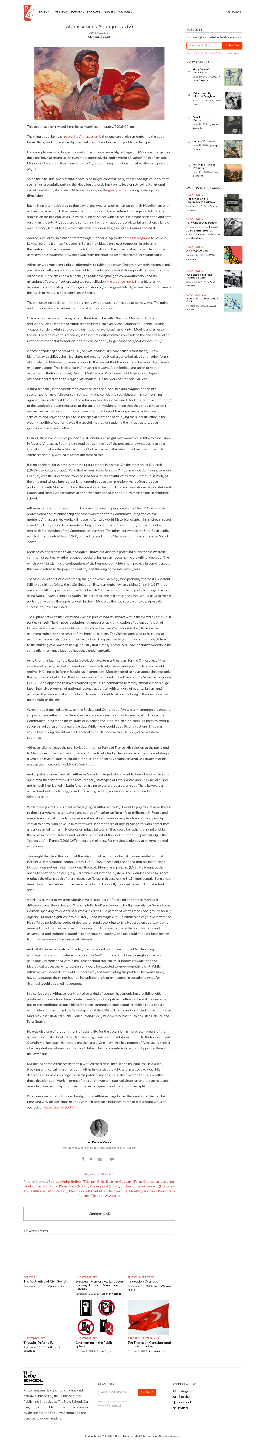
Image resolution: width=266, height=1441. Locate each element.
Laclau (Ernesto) (133, 1186)
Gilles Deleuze (107, 1181)
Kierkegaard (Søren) (104, 1186)
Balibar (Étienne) (83, 1181)
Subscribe (232, 46)
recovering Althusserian (81, 136)
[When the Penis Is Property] (233, 173)
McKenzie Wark (99, 37)
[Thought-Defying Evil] (44, 1317)
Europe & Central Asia (143, 1338)
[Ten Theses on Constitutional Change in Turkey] (148, 1317)
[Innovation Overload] (148, 1256)
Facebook (184, 1402)
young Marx (117, 190)
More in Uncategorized (205, 188)
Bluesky (184, 1396)
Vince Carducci (58, 1286)
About (109, 12)
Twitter (182, 1408)
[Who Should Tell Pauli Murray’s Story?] (233, 279)
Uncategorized (86, 1277)
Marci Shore (197, 238)
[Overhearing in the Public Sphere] (96, 1317)
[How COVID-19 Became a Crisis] (233, 302)
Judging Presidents (204, 141)
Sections (76, 12)
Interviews (60, 12)
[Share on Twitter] (91, 1159)
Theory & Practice (141, 1277)
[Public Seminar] (30, 12)
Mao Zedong (57, 1191)
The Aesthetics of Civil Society (46, 1281)
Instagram (185, 1391)
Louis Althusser (35, 1191)
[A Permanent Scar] (233, 255)
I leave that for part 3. (59, 1107)
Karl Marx (50, 1186)
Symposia (124, 12)
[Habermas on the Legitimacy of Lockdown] (233, 203)
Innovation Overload (143, 1281)
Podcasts (93, 12)
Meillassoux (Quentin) (85, 1191)
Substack (234, 53)
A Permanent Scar (197, 251)
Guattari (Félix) (130, 1181)
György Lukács (154, 1181)
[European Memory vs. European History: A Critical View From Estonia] (96, 1256)
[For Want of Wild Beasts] (233, 227)
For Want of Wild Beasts (201, 223)
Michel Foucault (115, 1191)
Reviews (44, 12)
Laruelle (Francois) (160, 1186)
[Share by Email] (100, 1159)
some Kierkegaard (136, 238)
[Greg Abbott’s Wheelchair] (233, 77)
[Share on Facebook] (83, 1159)
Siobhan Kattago (111, 1294)
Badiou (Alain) (59, 1181)
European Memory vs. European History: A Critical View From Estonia (99, 1285)
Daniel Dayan (104, 1351)
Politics (29, 1277)
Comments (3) (99, 1213)
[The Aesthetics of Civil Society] (44, 1256)
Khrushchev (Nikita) (73, 1186)
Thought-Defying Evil (39, 1342)
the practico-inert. (120, 281)
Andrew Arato (157, 1351)
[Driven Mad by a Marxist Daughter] (233, 101)
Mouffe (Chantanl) (143, 1191)
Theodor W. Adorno (105, 1196)
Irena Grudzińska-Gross (208, 234)
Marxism (108, 1174)
